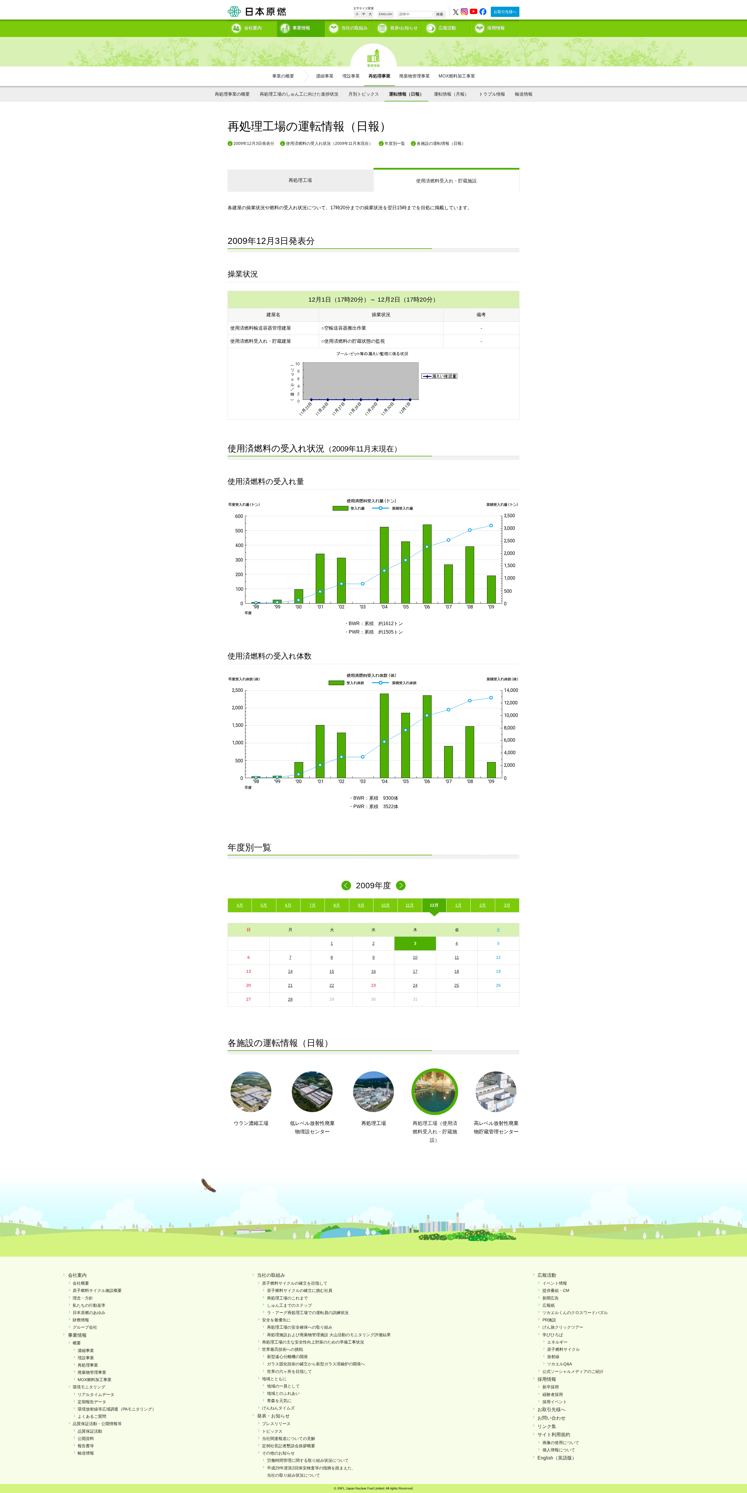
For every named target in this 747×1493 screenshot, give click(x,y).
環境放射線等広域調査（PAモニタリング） (117, 1409)
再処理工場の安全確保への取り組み (299, 1327)
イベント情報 (554, 1283)
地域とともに (274, 1378)
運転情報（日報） (406, 94)
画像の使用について (560, 1442)
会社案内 (253, 27)
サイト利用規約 (553, 1434)
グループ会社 (85, 1327)
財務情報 (81, 1320)
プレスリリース (276, 1423)
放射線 (553, 1356)
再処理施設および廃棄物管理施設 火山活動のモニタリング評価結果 (329, 1334)
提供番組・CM (555, 1290)
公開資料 (86, 1438)
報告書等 (86, 1445)
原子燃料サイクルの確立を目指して (294, 1283)
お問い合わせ (551, 1417)
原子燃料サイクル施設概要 (97, 1290)
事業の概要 (283, 75)
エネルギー (557, 1342)
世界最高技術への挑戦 (282, 1349)
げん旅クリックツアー (562, 1327)
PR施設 (549, 1320)
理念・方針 (83, 1298)
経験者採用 (552, 1394)
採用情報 (496, 27)
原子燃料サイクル (563, 1349)
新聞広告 (550, 1298)
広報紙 (548, 1305)
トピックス (272, 1431)
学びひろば (552, 1334)
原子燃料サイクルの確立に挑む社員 (299, 1290)
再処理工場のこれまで (287, 1298)
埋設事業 (351, 75)
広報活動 (447, 27)
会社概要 (81, 1283)
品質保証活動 (90, 1431)
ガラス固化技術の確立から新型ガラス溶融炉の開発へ (316, 1364)
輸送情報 (524, 94)
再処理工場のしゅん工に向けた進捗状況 (299, 94)
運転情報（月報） (451, 94)
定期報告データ (92, 1401)
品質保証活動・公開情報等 (97, 1423)
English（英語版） (557, 1457)
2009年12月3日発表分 (253, 143)
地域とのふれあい (283, 1393)
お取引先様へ (505, 12)
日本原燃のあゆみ (89, 1312)
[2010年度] (401, 885)
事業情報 (301, 27)
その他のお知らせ (278, 1453)
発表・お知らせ (273, 1415)
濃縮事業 (325, 75)
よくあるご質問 (92, 1416)
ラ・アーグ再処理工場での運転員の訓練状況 (308, 1312)
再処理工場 (300, 180)
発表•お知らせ (404, 27)
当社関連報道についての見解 (288, 1438)
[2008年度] (346, 885)
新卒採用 (550, 1387)
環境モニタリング (89, 1387)
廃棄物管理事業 (414, 75)
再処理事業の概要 (232, 94)
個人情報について (558, 1450)
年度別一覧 (395, 143)
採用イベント (554, 1401)
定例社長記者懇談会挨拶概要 (288, 1445)
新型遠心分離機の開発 (287, 1356)
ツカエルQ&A (559, 1364)
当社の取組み (354, 27)
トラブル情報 (492, 94)
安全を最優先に (276, 1320)
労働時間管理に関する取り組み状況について (308, 1460)
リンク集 (546, 1426)
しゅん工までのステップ (289, 1305)
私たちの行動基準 (89, 1305)
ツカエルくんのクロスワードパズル (575, 1312)
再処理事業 (379, 75)
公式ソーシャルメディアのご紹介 (573, 1371)
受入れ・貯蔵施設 (446, 180)
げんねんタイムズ (278, 1408)
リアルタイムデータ (96, 1394)
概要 (77, 1343)
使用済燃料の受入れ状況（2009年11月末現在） (329, 143)
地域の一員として (283, 1386)
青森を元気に (279, 1400)
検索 (439, 14)
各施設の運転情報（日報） (441, 143)
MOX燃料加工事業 (457, 75)
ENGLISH (385, 14)
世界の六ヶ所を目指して (289, 1371)
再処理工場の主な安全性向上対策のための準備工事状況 (313, 1342)
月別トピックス (363, 94)
